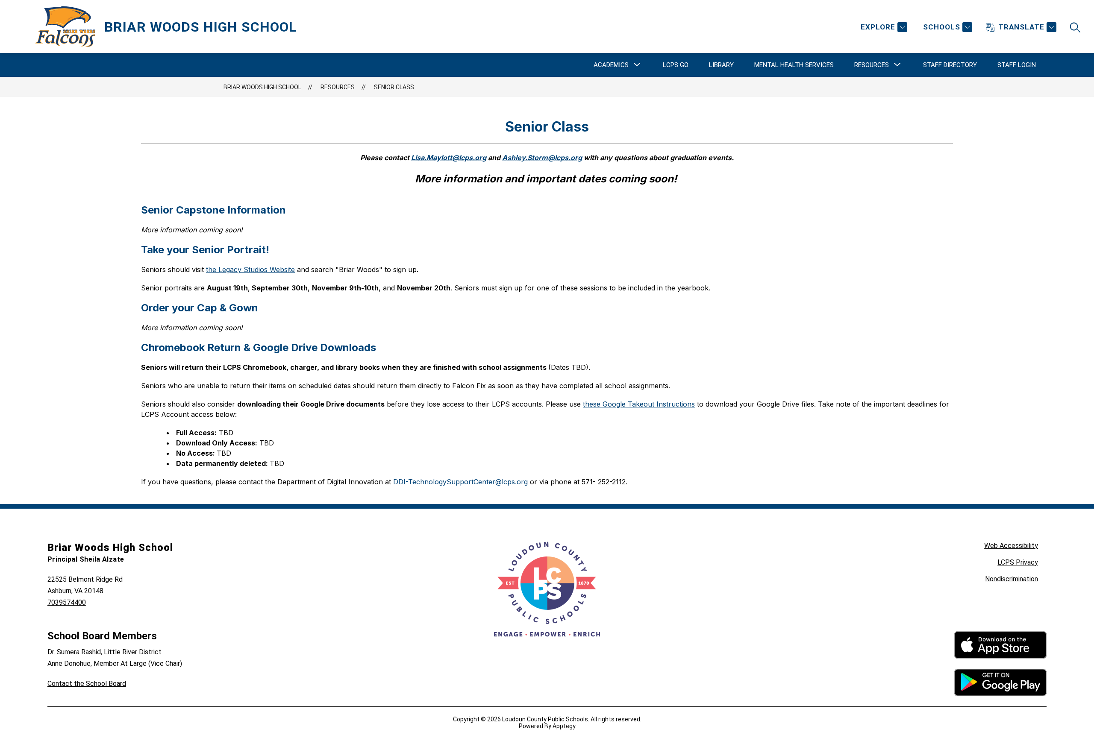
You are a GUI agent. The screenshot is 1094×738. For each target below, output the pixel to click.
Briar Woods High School (262, 87)
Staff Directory (950, 65)
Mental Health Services (794, 65)
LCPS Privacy (1017, 562)
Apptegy (564, 726)
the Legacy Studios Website (250, 269)
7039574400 (66, 602)
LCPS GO (675, 65)
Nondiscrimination (1011, 579)
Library (721, 65)
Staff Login (1016, 65)
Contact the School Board (86, 683)
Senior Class (394, 87)
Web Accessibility (1011, 546)
